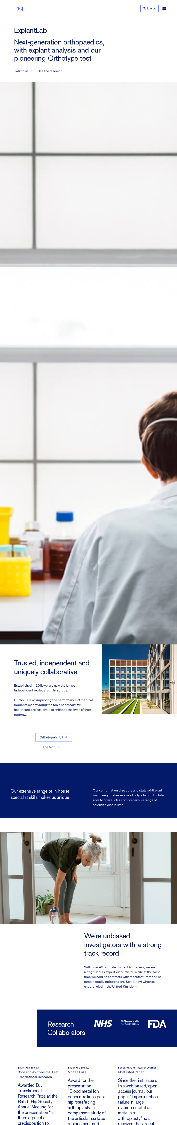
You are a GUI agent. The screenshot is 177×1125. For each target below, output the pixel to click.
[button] (164, 8)
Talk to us (149, 8)
